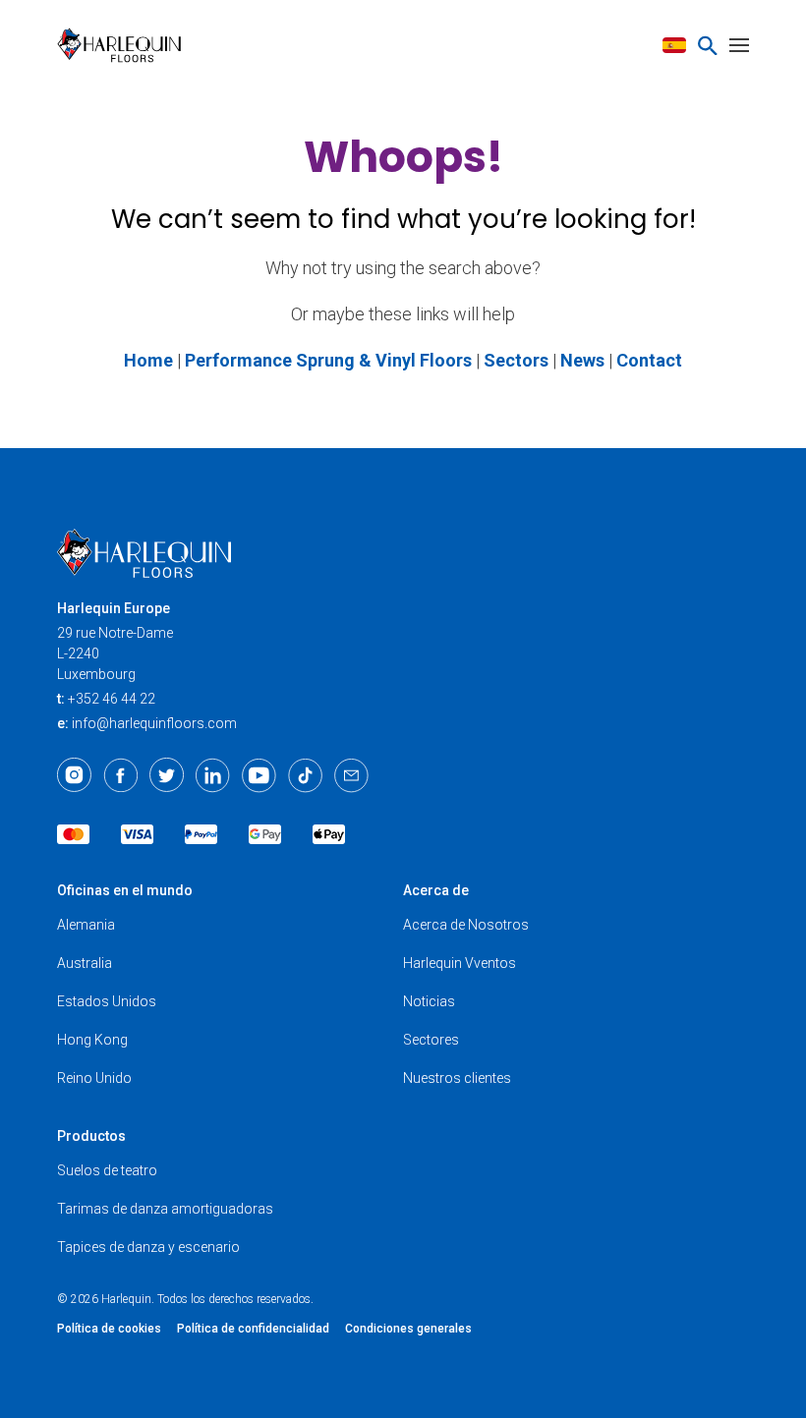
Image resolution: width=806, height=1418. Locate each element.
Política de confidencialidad (253, 1328)
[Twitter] (166, 775)
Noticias (429, 1001)
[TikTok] (305, 775)
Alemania (86, 925)
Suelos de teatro (107, 1170)
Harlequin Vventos (459, 963)
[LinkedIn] (213, 775)
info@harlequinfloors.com (154, 723)
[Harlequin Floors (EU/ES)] (125, 45)
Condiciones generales (408, 1328)
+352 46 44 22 (111, 699)
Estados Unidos (106, 1001)
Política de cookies (109, 1328)
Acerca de (436, 890)
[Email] (351, 775)
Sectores (431, 1040)
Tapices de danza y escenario (148, 1247)
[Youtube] (259, 775)
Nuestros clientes (457, 1078)
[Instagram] (74, 775)
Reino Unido (94, 1078)
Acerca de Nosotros (466, 925)
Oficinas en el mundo (125, 890)
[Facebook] (120, 775)
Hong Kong (92, 1040)
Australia (84, 963)
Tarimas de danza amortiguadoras (165, 1209)
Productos (91, 1136)
